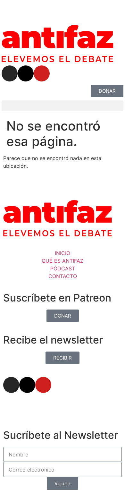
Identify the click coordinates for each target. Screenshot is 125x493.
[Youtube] (42, 73)
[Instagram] (10, 73)
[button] (62, 105)
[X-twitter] (26, 73)
